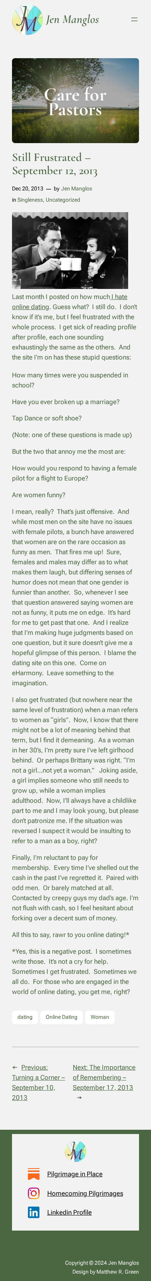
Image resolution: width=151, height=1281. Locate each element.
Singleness (30, 200)
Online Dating (61, 1017)
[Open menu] (134, 19)
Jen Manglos (76, 188)
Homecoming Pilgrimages (85, 1193)
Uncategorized (63, 200)
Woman (100, 1017)
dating (25, 1017)
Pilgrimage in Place (75, 1174)
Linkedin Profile (69, 1212)
